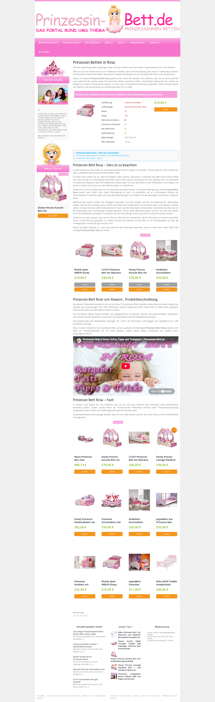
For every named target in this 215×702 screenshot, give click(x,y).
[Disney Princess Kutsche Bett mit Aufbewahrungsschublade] (139, 250)
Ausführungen (71, 42)
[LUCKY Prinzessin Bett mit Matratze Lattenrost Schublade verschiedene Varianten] (112, 250)
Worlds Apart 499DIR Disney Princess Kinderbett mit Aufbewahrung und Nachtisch (119, 94)
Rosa (144, 107)
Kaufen (166, 109)
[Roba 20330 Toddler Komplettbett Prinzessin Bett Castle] (166, 562)
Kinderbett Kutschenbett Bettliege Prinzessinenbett (165, 271)
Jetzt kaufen (53, 215)
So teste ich (156, 696)
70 (126, 111)
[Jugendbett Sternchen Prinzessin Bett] (139, 562)
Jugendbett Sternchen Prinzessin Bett (137, 583)
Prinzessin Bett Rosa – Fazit (88, 158)
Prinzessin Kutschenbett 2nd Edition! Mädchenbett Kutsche (111, 521)
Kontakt (113, 698)
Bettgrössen (92, 42)
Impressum (114, 696)
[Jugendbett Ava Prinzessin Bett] (166, 499)
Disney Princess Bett (133, 107)
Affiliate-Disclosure (169, 696)
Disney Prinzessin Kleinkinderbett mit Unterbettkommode (84, 521)
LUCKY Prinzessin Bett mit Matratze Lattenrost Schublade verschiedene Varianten (111, 271)
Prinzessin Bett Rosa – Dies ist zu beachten (97, 153)
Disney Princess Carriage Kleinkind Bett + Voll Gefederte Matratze (165, 458)
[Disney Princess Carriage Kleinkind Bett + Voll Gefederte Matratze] (166, 437)
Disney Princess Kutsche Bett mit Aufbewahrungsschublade (139, 271)
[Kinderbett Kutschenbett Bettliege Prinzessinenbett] (166, 250)
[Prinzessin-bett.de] (107, 19)
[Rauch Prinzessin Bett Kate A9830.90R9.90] (84, 438)
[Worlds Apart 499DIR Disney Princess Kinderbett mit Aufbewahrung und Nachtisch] (85, 110)
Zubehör (155, 42)
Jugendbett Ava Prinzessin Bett (164, 521)
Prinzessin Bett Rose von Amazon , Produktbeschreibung (102, 155)
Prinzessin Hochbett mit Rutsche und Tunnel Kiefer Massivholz (84, 583)
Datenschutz (126, 696)
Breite (108, 42)
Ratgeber (44, 52)
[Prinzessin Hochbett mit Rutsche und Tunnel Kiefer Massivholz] (84, 562)
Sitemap (136, 696)
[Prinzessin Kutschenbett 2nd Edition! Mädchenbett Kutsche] (112, 500)
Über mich (145, 696)
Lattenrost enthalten (133, 102)
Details (85, 284)
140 (126, 115)
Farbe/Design (137, 42)
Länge (121, 42)
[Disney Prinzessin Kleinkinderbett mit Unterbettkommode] (84, 499)
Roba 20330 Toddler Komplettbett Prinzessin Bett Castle (166, 583)
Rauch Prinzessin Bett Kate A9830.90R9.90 (83, 458)
